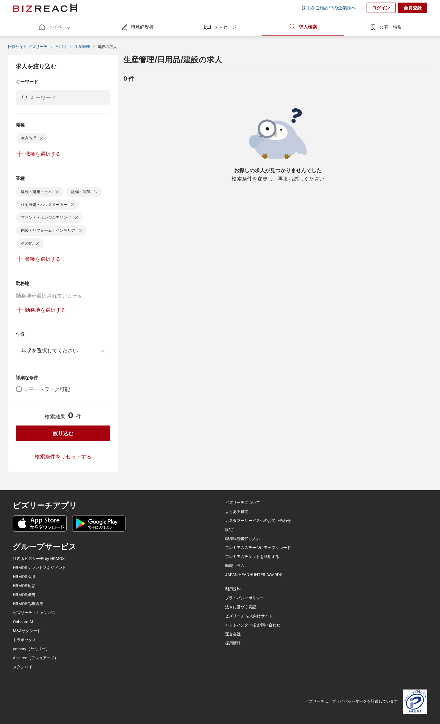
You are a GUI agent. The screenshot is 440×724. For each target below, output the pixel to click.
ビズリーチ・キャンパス (34, 613)
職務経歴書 (142, 27)
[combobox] (63, 350)
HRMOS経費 (24, 595)
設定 (229, 530)
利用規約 (233, 589)
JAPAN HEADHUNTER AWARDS (253, 575)
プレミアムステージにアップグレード (258, 548)
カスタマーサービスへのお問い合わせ (258, 521)
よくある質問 (236, 512)
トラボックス (24, 640)
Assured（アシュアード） (35, 658)
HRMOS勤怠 (24, 586)
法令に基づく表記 (240, 607)
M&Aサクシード (27, 631)
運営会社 (233, 634)
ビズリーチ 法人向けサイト (249, 616)
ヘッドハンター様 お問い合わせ (252, 625)
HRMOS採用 (24, 577)
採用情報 (233, 643)
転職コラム (234, 566)
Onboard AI (23, 622)
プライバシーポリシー (244, 598)
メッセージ (225, 27)
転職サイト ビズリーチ (27, 46)
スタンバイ (22, 667)
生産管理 (82, 46)
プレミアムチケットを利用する (252, 557)
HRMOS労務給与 (28, 604)
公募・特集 (390, 27)
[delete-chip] (41, 138)
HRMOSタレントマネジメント (39, 568)
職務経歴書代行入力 (242, 539)
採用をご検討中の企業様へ (329, 7)
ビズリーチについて (242, 502)
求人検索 (308, 26)
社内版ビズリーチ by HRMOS (39, 559)
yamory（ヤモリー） (31, 649)
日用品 (61, 46)
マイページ (59, 27)
